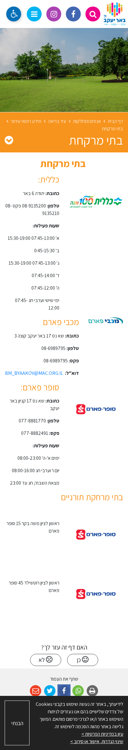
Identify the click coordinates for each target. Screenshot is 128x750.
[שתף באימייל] (35, 691)
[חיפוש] (92, 14)
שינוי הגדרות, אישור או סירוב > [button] (96, 741)
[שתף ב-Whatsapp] (78, 691)
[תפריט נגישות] (13, 14)
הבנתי (17, 723)
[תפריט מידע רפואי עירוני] (9, 140)
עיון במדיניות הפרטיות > (102, 734)
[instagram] (53, 14)
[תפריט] (34, 14)
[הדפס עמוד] (92, 691)
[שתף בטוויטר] (50, 691)
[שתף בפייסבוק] (64, 691)
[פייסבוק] (73, 14)
